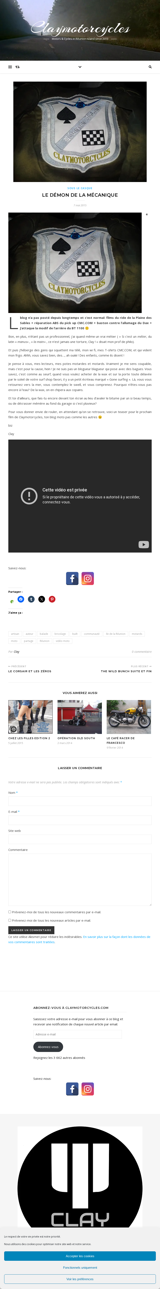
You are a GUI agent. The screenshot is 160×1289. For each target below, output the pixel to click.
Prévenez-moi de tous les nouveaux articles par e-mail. (51, 920)
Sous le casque (80, 188)
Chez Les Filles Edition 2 (29, 738)
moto (14, 641)
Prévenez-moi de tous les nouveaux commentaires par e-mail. (56, 912)
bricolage (60, 634)
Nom (13, 792)
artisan (15, 634)
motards (137, 634)
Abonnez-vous (48, 1047)
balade (44, 634)
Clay (16, 652)
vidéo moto (63, 641)
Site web (14, 831)
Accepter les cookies (80, 1256)
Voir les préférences (80, 1279)
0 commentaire (142, 652)
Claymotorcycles (80, 27)
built (75, 634)
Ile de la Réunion (115, 634)
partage (28, 641)
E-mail (14, 811)
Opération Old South (76, 738)
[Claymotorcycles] (80, 1188)
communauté (92, 634)
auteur (29, 634)
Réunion (44, 641)
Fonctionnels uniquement (80, 1267)
